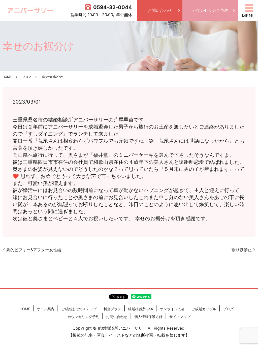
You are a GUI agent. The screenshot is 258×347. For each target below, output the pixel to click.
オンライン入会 (172, 309)
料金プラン (112, 309)
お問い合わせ (160, 10)
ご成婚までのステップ (78, 309)
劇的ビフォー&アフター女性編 (33, 249)
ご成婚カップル (203, 309)
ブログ (26, 77)
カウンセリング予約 (210, 10)
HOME (7, 77)
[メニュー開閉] (249, 8)
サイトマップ (179, 316)
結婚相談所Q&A (140, 309)
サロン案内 (45, 309)
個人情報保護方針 (148, 316)
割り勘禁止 (242, 249)
